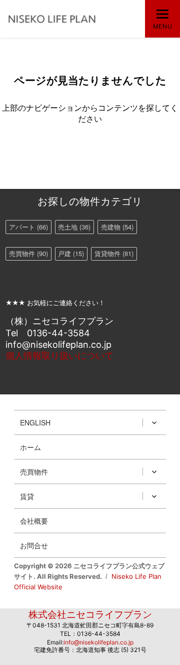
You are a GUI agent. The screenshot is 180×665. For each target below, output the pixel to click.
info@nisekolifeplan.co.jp (99, 642)
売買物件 (28, 253)
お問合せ (34, 545)
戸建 (71, 253)
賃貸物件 (114, 253)
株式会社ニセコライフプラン (90, 614)
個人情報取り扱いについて (60, 355)
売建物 (117, 227)
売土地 (74, 227)
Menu (162, 26)
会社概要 (34, 521)
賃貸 (27, 496)
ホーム (30, 447)
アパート (28, 227)
